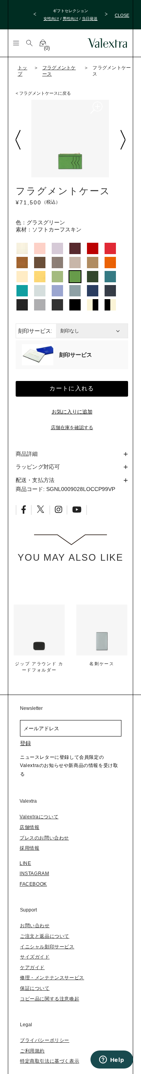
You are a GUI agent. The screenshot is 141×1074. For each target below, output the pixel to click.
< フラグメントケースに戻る (43, 93)
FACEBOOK (33, 884)
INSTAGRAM (34, 873)
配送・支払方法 (35, 480)
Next (122, 140)
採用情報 (29, 848)
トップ (22, 71)
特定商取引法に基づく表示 (49, 1061)
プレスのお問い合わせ (44, 838)
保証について (35, 988)
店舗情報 (29, 827)
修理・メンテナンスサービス (52, 977)
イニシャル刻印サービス (47, 946)
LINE (25, 863)
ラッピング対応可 (38, 467)
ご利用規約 (32, 1051)
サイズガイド (35, 957)
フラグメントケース (59, 71)
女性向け (51, 18)
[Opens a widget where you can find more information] (111, 1060)
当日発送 (90, 18)
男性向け (70, 18)
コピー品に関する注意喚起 (49, 999)
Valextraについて (39, 816)
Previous (17, 140)
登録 (25, 743)
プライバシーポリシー (44, 1040)
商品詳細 (27, 454)
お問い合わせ (35, 925)
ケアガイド (32, 967)
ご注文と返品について (44, 936)
